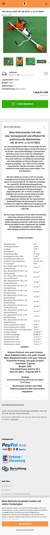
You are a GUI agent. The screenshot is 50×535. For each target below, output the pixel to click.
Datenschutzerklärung (10, 519)
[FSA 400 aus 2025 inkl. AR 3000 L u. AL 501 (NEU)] (25, 35)
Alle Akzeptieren (25, 524)
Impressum (8, 486)
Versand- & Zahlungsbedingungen (17, 494)
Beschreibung (12, 126)
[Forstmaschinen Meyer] (25, 3)
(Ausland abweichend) (27, 75)
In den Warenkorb (25, 104)
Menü (3, 3)
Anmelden (14, 419)
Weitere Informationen (25, 530)
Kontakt (7, 490)
